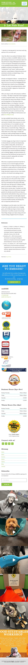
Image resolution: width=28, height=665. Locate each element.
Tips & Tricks (8, 256)
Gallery (3, 461)
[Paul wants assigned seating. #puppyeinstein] (14, 616)
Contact (3, 466)
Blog (2, 464)
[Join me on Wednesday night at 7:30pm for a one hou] (14, 504)
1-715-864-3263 (4, 295)
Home (2, 452)
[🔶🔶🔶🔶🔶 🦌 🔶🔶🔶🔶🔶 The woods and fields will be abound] (14, 588)
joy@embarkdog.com (6, 297)
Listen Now (24, 3)
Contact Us (13, 282)
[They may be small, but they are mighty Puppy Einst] (14, 532)
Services (3, 457)
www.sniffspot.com (8, 114)
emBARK (14, 12)
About (2, 454)
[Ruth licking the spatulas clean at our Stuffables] (14, 560)
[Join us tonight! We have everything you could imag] (14, 643)
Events (2, 459)
